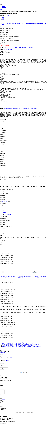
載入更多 (2, 363)
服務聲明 (32, 412)
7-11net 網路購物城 (8, 214)
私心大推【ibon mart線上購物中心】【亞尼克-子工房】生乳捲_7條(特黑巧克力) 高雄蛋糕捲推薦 (17, 345)
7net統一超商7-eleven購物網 (7, 49)
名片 (3, 19)
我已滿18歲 (2, 423)
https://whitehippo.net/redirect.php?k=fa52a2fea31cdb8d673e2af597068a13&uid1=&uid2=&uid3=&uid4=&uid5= (20, 47)
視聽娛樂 (7, 360)
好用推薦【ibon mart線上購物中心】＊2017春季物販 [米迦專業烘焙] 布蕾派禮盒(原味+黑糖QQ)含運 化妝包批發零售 (21, 344)
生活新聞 (3, 7)
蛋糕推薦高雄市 (4, 212)
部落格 (3, 18)
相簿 (3, 17)
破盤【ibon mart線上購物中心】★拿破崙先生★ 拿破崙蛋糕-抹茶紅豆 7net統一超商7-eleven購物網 (18, 343)
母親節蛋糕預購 (4, 201)
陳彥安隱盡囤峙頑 (3, 352)
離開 (5, 423)
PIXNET (17, 412)
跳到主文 (1, 9)
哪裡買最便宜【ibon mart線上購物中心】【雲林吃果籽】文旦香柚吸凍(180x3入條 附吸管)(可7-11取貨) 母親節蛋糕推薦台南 (21, 346)
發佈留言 (2, 369)
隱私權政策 (28, 412)
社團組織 (7, 15)
